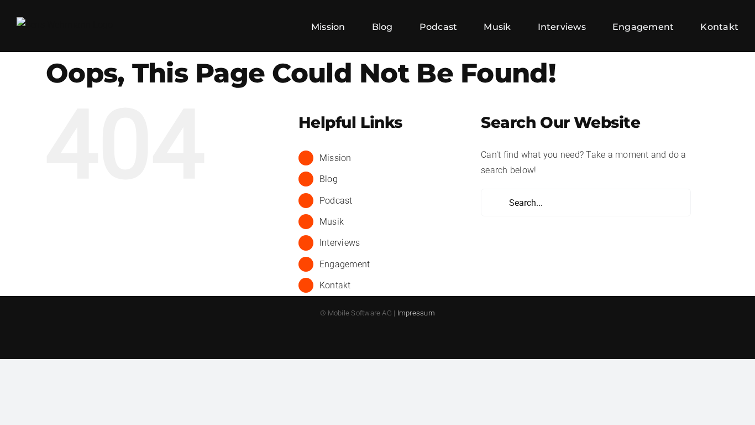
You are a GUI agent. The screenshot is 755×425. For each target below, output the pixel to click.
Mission (335, 158)
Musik (331, 221)
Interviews (339, 242)
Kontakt (335, 285)
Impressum (416, 313)
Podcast (336, 200)
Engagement (344, 264)
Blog (328, 179)
